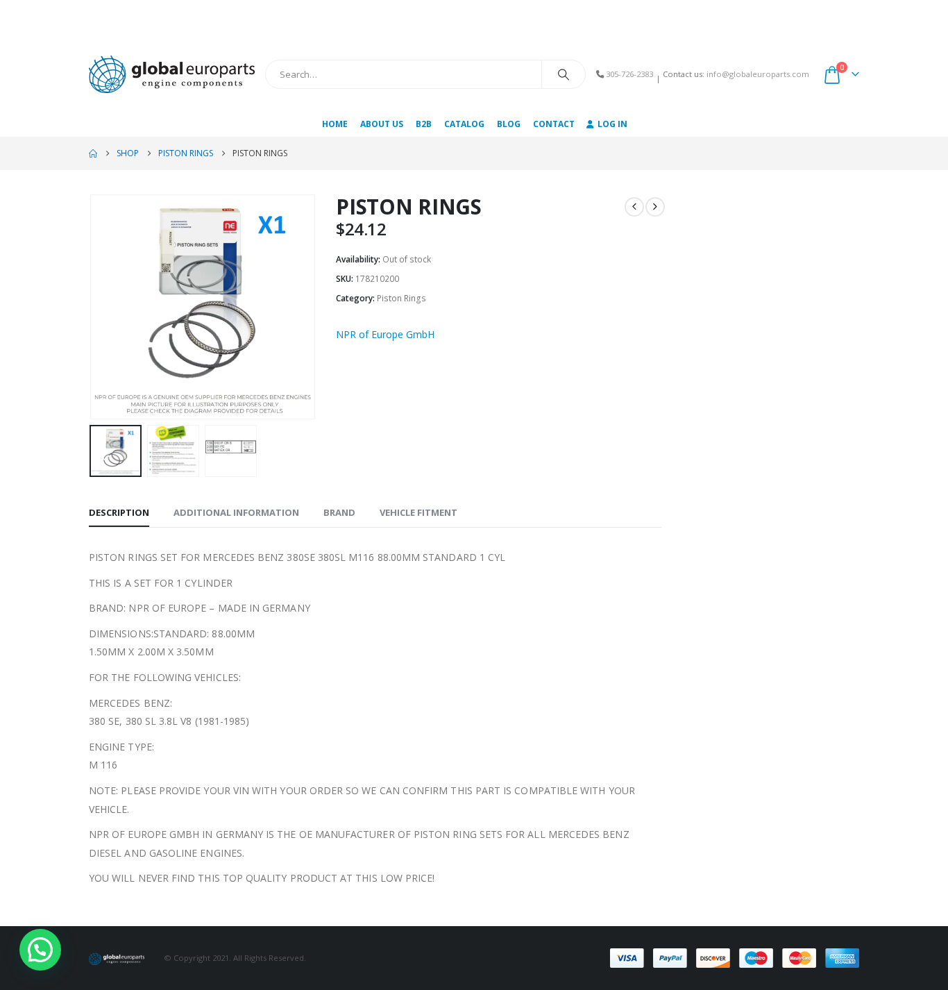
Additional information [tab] (236, 512)
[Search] (563, 74)
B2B (424, 124)
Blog (508, 124)
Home (335, 124)
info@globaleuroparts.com (757, 74)
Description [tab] (119, 512)
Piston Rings (401, 298)
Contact (554, 124)
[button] (92, 306)
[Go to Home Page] (93, 153)
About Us (381, 124)
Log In (612, 124)
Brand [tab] (339, 512)
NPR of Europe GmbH (385, 334)
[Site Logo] (172, 74)
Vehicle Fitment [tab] (418, 512)
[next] (655, 207)
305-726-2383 (629, 74)
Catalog (464, 124)
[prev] (634, 207)
